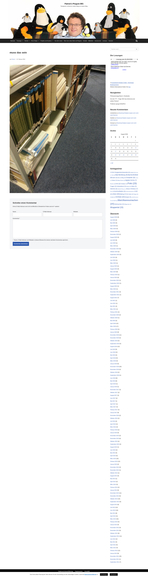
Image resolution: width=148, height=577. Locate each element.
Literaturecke (98, 40)
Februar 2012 (114, 550)
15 (135, 147)
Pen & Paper (34, 40)
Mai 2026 (112, 223)
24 (115, 155)
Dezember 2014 (114, 467)
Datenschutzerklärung (65, 571)
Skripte (128, 197)
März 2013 (113, 519)
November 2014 (114, 470)
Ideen (134, 186)
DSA (117, 183)
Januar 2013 (113, 524)
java (124, 188)
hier (129, 87)
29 (135, 155)
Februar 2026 (114, 231)
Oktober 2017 (114, 392)
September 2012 (114, 536)
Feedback (124, 183)
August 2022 (113, 286)
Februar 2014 (114, 487)
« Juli (111, 163)
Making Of (124, 194)
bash (114, 177)
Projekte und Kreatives (46, 40)
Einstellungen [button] (104, 574)
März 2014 (113, 484)
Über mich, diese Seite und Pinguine (73, 40)
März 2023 (113, 271)
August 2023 (113, 269)
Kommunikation (119, 191)
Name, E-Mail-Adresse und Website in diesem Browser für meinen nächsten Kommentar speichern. (41, 240)
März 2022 (113, 289)
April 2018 (113, 383)
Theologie (19, 40)
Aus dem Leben (58, 40)
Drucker (112, 183)
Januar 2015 (113, 464)
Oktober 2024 (114, 251)
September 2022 (114, 283)
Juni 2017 (113, 398)
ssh (133, 197)
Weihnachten (119, 204)
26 (123, 155)
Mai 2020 (112, 320)
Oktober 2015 (114, 441)
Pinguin (135, 194)
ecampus (105, 40)
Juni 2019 (113, 352)
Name (14, 211)
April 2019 (113, 358)
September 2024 (114, 254)
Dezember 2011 (114, 556)
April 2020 (113, 323)
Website (75, 211)
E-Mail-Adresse (47, 211)
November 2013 (114, 496)
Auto (113, 175)
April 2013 (113, 516)
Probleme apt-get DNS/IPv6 (117, 104)
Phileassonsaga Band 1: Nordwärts (120, 96)
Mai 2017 (112, 401)
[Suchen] (137, 41)
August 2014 (113, 475)
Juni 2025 (113, 243)
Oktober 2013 (114, 498)
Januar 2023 (113, 277)
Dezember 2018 (114, 366)
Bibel (119, 177)
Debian (114, 180)
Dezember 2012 (114, 527)
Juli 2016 (112, 421)
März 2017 (113, 407)
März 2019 (113, 361)
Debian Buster (121, 180)
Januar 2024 (113, 266)
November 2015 (114, 438)
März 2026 (113, 228)
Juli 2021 (112, 300)
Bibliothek (90, 40)
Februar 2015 (114, 461)
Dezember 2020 (114, 315)
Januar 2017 (113, 412)
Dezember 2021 (114, 292)
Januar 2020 (113, 332)
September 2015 (114, 444)
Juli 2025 (112, 240)
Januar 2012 (113, 553)
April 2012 (113, 544)
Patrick (13, 59)
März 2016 (113, 427)
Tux (111, 200)
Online (130, 194)
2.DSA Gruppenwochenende (120, 172)
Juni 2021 (113, 303)
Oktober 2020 (114, 317)
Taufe (136, 197)
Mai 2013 (112, 513)
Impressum (78, 571)
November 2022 (114, 280)
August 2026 (113, 217)
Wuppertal (116, 207)
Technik (26, 40)
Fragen (113, 186)
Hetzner (128, 186)
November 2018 (114, 369)
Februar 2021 (114, 312)
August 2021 (113, 297)
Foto (132, 183)
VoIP (115, 200)
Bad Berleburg (121, 175)
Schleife (112, 197)
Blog (123, 177)
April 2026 (113, 225)
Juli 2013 (112, 507)
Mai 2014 (112, 478)
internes (113, 189)
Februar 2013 (114, 521)
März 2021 (113, 309)
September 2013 (114, 501)
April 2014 (113, 481)
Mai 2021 (112, 306)
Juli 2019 (112, 349)
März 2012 (113, 547)
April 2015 (113, 455)
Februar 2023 (114, 274)
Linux (116, 194)
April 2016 (113, 424)
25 (119, 155)
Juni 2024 (113, 260)
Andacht (132, 172)
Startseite (12, 40)
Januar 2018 (113, 386)
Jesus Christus (132, 189)
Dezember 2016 (114, 415)
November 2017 (114, 389)
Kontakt (85, 40)
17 (115, 151)
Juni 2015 (113, 450)
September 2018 (114, 375)
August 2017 (113, 395)
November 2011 (114, 559)
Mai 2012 (112, 542)
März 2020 (113, 326)
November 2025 (114, 234)
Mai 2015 (112, 453)
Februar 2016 (114, 429)
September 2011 (114, 562)
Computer (130, 177)
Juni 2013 (113, 510)
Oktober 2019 (114, 340)
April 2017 (113, 404)
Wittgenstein (127, 204)
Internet (120, 188)
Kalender (111, 40)
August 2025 (113, 237)
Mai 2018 (112, 381)
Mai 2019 (112, 355)
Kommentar (16, 218)
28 (131, 155)
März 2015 (113, 458)
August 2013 (113, 504)
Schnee (120, 197)
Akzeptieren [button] (114, 574)
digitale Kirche (131, 180)
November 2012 (114, 530)
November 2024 (114, 248)
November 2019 (114, 338)
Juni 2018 (113, 378)
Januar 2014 (113, 490)
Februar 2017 (114, 409)
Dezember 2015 (114, 435)
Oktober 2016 (114, 418)
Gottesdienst (121, 186)
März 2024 (113, 263)
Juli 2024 (112, 257)
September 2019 (114, 343)
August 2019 (113, 346)
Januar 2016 (113, 432)
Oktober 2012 (114, 533)
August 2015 (113, 447)
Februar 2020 (114, 329)
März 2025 (113, 246)
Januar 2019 (113, 363)
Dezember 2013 (114, 493)
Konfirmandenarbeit (130, 191)
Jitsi (112, 191)
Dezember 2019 (114, 335)
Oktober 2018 (114, 372)
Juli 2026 (112, 220)
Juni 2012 (113, 539)
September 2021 (114, 294)
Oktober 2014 (114, 473)
